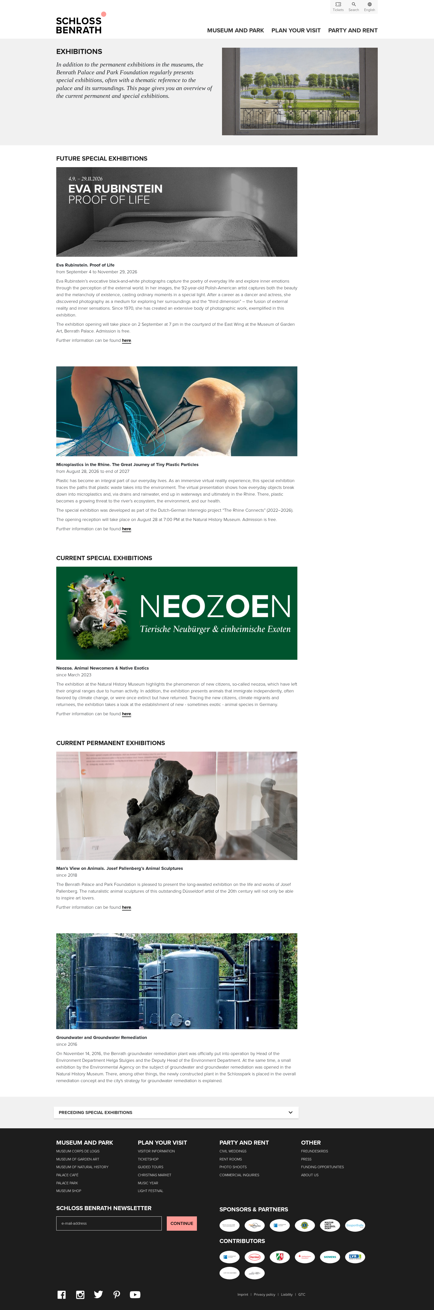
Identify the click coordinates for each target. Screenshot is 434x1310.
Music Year (148, 1183)
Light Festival (150, 1191)
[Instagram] (80, 1294)
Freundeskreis (314, 1151)
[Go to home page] (81, 23)
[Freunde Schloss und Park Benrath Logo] (254, 1273)
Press (306, 1159)
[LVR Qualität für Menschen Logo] (355, 1257)
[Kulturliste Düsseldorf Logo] (330, 1225)
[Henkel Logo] (254, 1257)
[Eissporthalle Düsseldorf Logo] (355, 1225)
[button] (354, 7)
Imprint (243, 1294)
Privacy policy (264, 1294)
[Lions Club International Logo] (305, 1225)
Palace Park (67, 1183)
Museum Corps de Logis (77, 1151)
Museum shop (68, 1191)
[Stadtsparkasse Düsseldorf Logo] (305, 1257)
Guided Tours (150, 1167)
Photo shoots (233, 1167)
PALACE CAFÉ (67, 1175)
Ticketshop (148, 1159)
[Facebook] (61, 1294)
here (126, 340)
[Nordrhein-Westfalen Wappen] (280, 1257)
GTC (301, 1294)
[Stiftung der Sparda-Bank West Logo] (254, 1225)
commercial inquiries (239, 1175)
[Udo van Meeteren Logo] (229, 1273)
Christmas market (154, 1175)
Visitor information (156, 1151)
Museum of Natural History (82, 1167)
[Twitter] (98, 1294)
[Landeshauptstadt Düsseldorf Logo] (280, 1225)
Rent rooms (231, 1159)
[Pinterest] (116, 1294)
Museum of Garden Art (77, 1159)
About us (309, 1175)
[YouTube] (135, 1294)
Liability (287, 1294)
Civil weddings (233, 1151)
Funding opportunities (322, 1167)
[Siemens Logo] (330, 1257)
